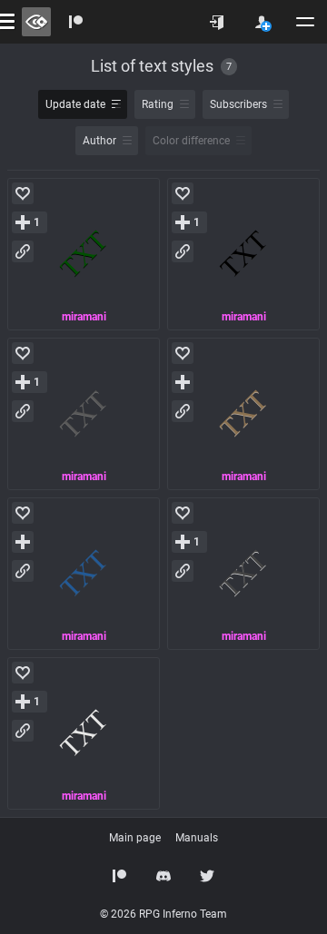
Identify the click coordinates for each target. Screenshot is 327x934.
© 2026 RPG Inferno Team (163, 914)
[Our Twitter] (207, 876)
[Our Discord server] (163, 876)
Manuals (196, 837)
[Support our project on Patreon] (76, 22)
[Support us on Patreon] (120, 876)
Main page (135, 837)
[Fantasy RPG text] (83, 254)
